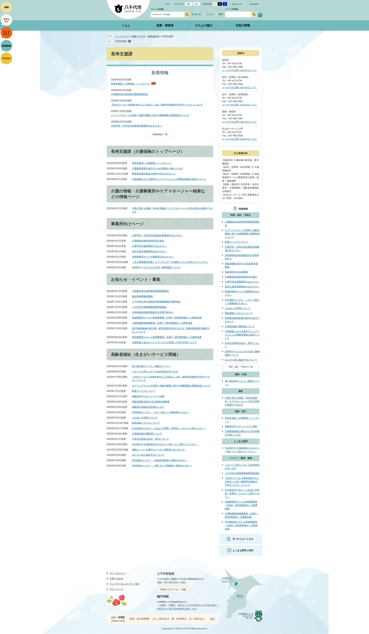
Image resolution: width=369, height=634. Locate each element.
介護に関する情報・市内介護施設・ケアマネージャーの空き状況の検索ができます (242, 401)
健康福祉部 (153, 36)
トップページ (122, 36)
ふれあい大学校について (144, 417)
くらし (126, 25)
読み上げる (236, 4)
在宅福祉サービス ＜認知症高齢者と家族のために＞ (159, 460)
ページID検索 (231, 9)
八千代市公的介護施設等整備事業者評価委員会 (156, 302)
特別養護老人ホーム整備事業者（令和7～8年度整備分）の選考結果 (167, 337)
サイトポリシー (118, 573)
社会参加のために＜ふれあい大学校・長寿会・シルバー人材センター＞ (169, 428)
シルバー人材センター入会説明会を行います (155, 371)
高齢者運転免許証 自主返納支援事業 (151, 401)
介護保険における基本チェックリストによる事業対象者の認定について (169, 179)
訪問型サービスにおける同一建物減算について (156, 267)
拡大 (196, 4)
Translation (254, 4)
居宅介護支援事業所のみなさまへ (149, 251)
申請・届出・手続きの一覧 (241, 367)
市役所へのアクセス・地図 (173, 589)
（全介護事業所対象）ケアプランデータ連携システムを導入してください (170, 262)
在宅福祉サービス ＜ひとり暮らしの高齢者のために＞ (161, 412)
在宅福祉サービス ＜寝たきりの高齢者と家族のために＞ (162, 465)
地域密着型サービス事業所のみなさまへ (153, 257)
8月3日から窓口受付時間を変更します (177, 609)
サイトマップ (116, 589)
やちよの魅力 (204, 25)
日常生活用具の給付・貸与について (150, 439)
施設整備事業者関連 (142, 296)
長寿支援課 (121, 41)
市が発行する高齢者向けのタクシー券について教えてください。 (165, 444)
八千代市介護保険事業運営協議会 (149, 307)
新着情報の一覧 (160, 134)
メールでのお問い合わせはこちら (239, 70)
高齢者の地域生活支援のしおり (148, 407)
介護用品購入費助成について (147, 433)
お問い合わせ (116, 578)
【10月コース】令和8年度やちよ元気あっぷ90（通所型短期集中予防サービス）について (157, 105)
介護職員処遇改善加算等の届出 (148, 241)
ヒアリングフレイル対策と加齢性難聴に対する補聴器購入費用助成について (150, 115)
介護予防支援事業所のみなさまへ (149, 246)
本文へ (168, 4)
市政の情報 (243, 25)
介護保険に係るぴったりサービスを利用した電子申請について (164, 342)
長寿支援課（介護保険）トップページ (130, 84)
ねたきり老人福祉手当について (148, 455)
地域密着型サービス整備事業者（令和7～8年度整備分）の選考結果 (167, 317)
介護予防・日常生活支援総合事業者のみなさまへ (136, 126)
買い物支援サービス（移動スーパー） (151, 366)
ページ (210, 14)
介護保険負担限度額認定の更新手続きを (153, 312)
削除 (129, 41)
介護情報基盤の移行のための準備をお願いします (157, 168)
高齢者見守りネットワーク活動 (148, 396)
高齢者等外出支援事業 (236, 272)
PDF (221, 14)
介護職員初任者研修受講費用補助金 (129, 94)
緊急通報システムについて (146, 423)
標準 (188, 4)
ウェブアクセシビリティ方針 (125, 584)
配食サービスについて (143, 391)
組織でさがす (138, 36)
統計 (212, 619)
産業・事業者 (165, 25)
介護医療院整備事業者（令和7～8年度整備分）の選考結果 (162, 323)
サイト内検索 (157, 9)
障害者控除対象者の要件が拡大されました (154, 174)
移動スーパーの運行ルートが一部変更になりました (158, 449)
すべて (197, 14)
